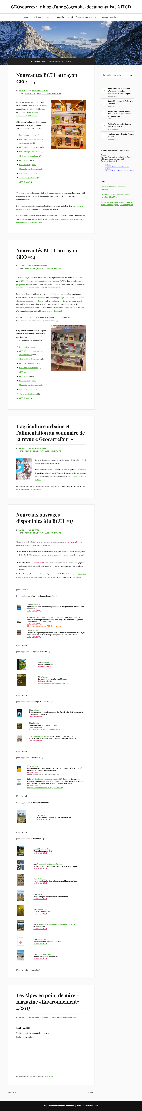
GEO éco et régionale (27, 164)
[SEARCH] (131, 75)
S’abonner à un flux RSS (111, 17)
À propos (25, 17)
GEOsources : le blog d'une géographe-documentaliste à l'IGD (71, 7)
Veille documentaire (41, 17)
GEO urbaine (24, 160)
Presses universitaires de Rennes (49, 864)
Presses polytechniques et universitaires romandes (56, 924)
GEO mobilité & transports (30, 147)
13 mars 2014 (38, 530)
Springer (45, 677)
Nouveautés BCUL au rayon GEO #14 (46, 253)
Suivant (91, 1093)
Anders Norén (92, 1106)
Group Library (46, 577)
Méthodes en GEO (26, 173)
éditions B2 (41, 909)
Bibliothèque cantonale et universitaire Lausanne (40, 281)
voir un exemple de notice (51, 311)
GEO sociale (24, 372)
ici (57, 320)
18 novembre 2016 (40, 90)
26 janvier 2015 (39, 448)
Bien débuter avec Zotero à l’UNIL (84, 17)
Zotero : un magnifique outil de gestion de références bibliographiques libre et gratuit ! (117, 204)
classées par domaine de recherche (30, 300)
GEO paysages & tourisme (29, 151)
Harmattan (36, 604)
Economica (42, 939)
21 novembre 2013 (40, 1017)
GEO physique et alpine (28, 156)
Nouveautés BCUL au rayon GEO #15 (46, 78)
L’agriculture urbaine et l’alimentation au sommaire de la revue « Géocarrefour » (50, 432)
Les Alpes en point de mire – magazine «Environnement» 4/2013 (48, 1001)
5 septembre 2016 (39, 266)
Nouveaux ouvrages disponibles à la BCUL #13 (45, 517)
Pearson (45, 662)
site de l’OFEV (51, 1076)
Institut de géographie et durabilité (48, 617)
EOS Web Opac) (36, 489)
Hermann (34, 630)
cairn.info (48, 473)
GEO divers (24, 182)
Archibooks (42, 879)
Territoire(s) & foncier (28, 177)
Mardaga (46, 849)
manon (22, 90)
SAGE (43, 815)
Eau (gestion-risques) (27, 135)
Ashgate (36, 710)
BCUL (39, 93)
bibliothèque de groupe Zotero (62, 297)
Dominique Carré (44, 954)
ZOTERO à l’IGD (60, 17)
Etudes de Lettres (39, 736)
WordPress (69, 1106)
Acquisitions (30, 93)
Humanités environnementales (31, 169)
